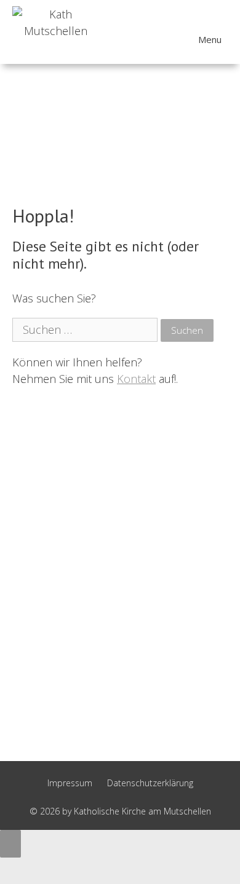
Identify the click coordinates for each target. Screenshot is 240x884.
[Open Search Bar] (221, 33)
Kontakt (136, 378)
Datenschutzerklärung (150, 783)
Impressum (69, 783)
